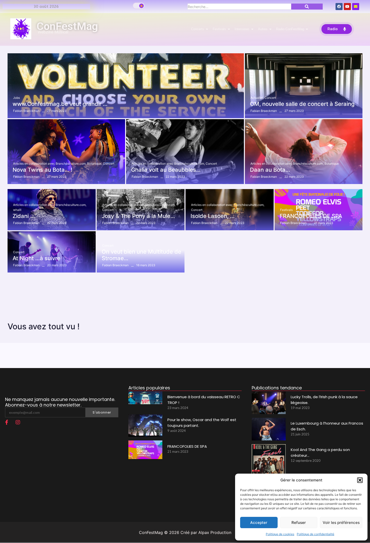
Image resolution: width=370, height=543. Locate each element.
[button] (359, 480)
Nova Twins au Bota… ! (42, 169)
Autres (263, 29)
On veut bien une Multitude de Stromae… (141, 254)
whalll (17, 210)
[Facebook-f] (7, 422)
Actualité (257, 98)
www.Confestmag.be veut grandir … (60, 104)
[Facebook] (339, 6)
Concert (270, 98)
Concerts (197, 29)
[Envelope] (355, 6)
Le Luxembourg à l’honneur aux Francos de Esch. (327, 426)
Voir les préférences (341, 522)
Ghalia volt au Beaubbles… (166, 169)
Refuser (298, 522)
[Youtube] (347, 6)
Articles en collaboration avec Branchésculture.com (49, 163)
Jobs (16, 98)
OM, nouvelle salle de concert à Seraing (302, 104)
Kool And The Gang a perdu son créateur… (320, 452)
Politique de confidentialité (315, 534)
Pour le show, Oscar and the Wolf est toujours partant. (201, 422)
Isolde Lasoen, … (213, 216)
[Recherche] (307, 7)
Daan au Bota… (270, 169)
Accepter (258, 522)
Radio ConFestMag (290, 29)
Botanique (94, 163)
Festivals (219, 29)
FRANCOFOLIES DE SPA (311, 216)
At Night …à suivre (36, 258)
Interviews (242, 29)
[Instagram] (18, 422)
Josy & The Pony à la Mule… (138, 216)
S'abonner (102, 412)
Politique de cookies (280, 534)
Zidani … (24, 216)
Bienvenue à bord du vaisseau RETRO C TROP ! (203, 399)
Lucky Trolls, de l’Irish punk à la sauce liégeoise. (324, 399)
